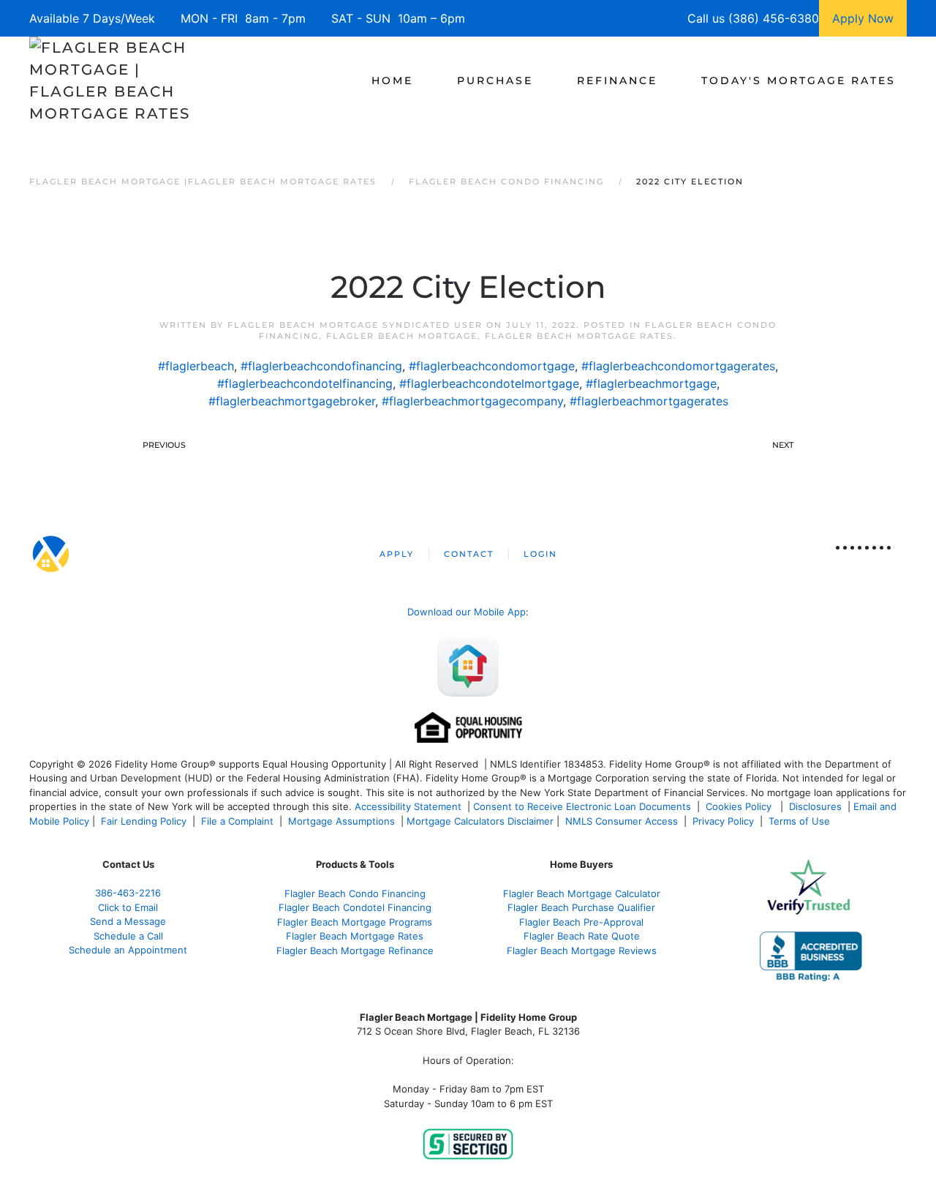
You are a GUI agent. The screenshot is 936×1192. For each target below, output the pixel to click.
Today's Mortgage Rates (798, 80)
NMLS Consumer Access (621, 821)
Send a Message (128, 921)
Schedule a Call (128, 936)
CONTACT (469, 554)
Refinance (617, 80)
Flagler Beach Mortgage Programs (354, 922)
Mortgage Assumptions (341, 821)
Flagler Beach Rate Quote (582, 936)
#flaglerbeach (196, 366)
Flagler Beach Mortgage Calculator (581, 893)
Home (392, 80)
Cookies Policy (740, 806)
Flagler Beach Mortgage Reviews (582, 950)
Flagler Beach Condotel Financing (355, 907)
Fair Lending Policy (143, 821)
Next (782, 445)
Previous (164, 445)
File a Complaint (238, 821)
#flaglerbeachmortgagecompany (472, 401)
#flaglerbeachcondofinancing (321, 366)
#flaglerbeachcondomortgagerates (678, 366)
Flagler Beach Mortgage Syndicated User (355, 325)
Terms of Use (801, 821)
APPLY (397, 554)
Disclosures (815, 806)
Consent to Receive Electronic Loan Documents (582, 806)
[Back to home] (111, 80)
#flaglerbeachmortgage (651, 383)
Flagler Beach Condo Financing (355, 893)
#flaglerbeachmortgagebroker (291, 401)
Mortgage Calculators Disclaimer (480, 821)
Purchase (495, 80)
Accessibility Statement (408, 806)
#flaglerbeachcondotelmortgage (489, 383)
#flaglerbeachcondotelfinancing (305, 383)
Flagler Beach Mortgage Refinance (355, 950)
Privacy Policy (723, 821)
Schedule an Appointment (128, 950)
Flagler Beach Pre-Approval (581, 922)
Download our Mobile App (466, 612)
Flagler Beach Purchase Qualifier (581, 907)
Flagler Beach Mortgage (402, 336)
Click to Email (128, 907)
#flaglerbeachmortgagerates (649, 401)
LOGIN (540, 554)
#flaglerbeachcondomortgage (492, 366)
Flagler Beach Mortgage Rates (579, 336)
